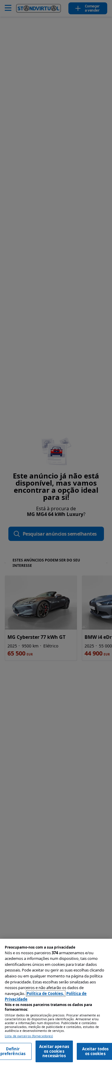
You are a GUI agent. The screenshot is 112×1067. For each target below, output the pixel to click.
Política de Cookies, (46, 993)
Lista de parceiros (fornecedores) (29, 1036)
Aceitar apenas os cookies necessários (54, 1051)
